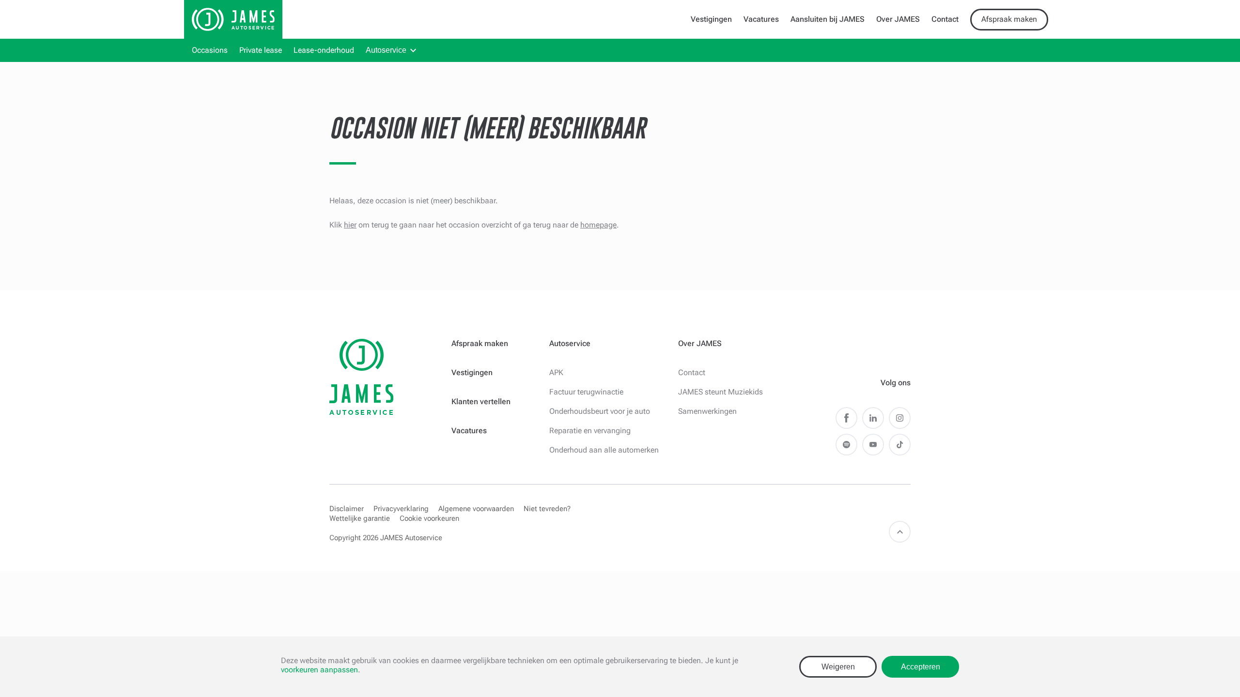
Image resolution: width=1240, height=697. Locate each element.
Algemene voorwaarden (476, 508)
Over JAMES (898, 19)
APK (556, 372)
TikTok (900, 444)
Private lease (260, 50)
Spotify (846, 444)
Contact (945, 19)
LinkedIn (873, 418)
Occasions (210, 50)
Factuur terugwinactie (586, 391)
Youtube (873, 444)
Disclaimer (346, 508)
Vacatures (761, 19)
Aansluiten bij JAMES (827, 19)
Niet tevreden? (547, 508)
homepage (598, 224)
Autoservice (386, 50)
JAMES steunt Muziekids (720, 391)
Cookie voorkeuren (429, 518)
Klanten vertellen (481, 401)
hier (350, 224)
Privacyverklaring (401, 508)
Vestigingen (711, 19)
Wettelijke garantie (359, 518)
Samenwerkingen (707, 411)
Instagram (900, 418)
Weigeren (838, 667)
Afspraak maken (1009, 19)
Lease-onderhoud (324, 50)
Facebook (846, 418)
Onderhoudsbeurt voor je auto (599, 411)
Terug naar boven (900, 532)
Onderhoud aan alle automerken (604, 450)
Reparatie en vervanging (590, 430)
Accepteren (920, 667)
